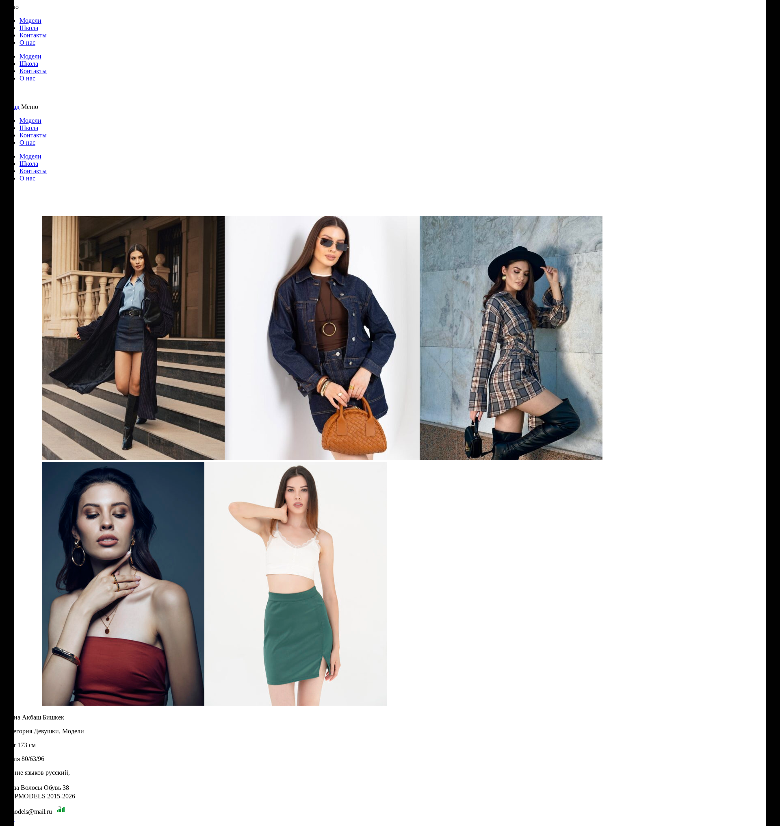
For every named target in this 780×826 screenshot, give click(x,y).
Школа (29, 27)
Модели (30, 20)
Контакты (33, 35)
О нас (27, 42)
